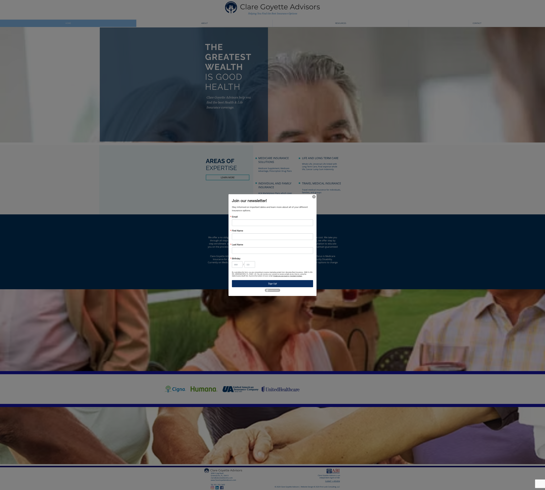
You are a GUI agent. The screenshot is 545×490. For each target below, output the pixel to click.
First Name (237, 230)
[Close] (314, 196)
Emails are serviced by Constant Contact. (287, 276)
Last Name (237, 244)
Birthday (236, 258)
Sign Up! (272, 283)
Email (235, 216)
